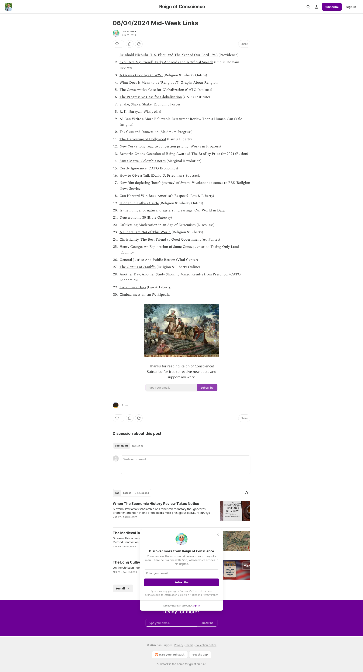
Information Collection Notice (180, 594)
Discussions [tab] (142, 493)
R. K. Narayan (130, 111)
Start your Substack (172, 654)
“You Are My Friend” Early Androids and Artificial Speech (166, 62)
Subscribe (332, 7)
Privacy (178, 645)
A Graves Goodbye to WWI (141, 75)
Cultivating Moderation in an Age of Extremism (157, 225)
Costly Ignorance (133, 168)
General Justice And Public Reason (147, 260)
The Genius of (131, 267)
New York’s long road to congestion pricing (153, 146)
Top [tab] (117, 493)
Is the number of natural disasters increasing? (155, 210)
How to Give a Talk (134, 175)
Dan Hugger (129, 31)
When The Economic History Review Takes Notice (156, 503)
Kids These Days (132, 287)
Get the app (200, 654)
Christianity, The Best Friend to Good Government (160, 239)
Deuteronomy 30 (132, 217)
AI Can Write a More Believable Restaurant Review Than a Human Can (176, 119)
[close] (218, 535)
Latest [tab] (127, 493)
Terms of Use (199, 591)
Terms (189, 645)
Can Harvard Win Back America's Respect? (153, 196)
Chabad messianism (135, 294)
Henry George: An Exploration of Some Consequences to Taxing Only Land (179, 246)
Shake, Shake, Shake (135, 104)
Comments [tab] (121, 445)
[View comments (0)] (129, 44)
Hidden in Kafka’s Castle (139, 203)
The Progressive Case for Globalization (150, 97)
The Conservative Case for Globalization (151, 90)
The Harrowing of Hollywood (142, 139)
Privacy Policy (210, 594)
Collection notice (205, 645)
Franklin (149, 267)
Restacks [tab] (137, 445)
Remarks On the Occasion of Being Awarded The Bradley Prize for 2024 (176, 154)
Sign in (351, 7)
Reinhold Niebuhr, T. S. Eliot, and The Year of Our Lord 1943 (168, 55)
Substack (162, 664)
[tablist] (129, 445)
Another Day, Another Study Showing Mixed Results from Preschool (173, 274)
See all (120, 588)
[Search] (308, 7)
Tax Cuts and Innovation (139, 132)
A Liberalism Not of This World (145, 232)
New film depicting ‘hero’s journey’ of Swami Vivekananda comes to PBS (177, 183)
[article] (181, 513)
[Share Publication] (316, 7)
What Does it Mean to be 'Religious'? (149, 82)
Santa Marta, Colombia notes (142, 161)
